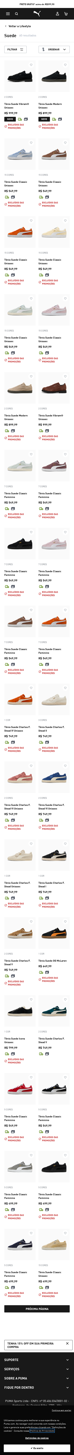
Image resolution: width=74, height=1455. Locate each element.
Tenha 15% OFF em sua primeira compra (30, 1345)
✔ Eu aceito (37, 1448)
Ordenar (53, 49)
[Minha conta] (57, 13)
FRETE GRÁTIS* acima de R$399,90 (37, 4)
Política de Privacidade (42, 1430)
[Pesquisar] (16, 13)
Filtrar (12, 49)
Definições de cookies (37, 1438)
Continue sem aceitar (61, 1410)
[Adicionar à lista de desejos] (31, 65)
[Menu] (7, 13)
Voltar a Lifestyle (20, 26)
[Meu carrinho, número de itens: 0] (66, 13)
